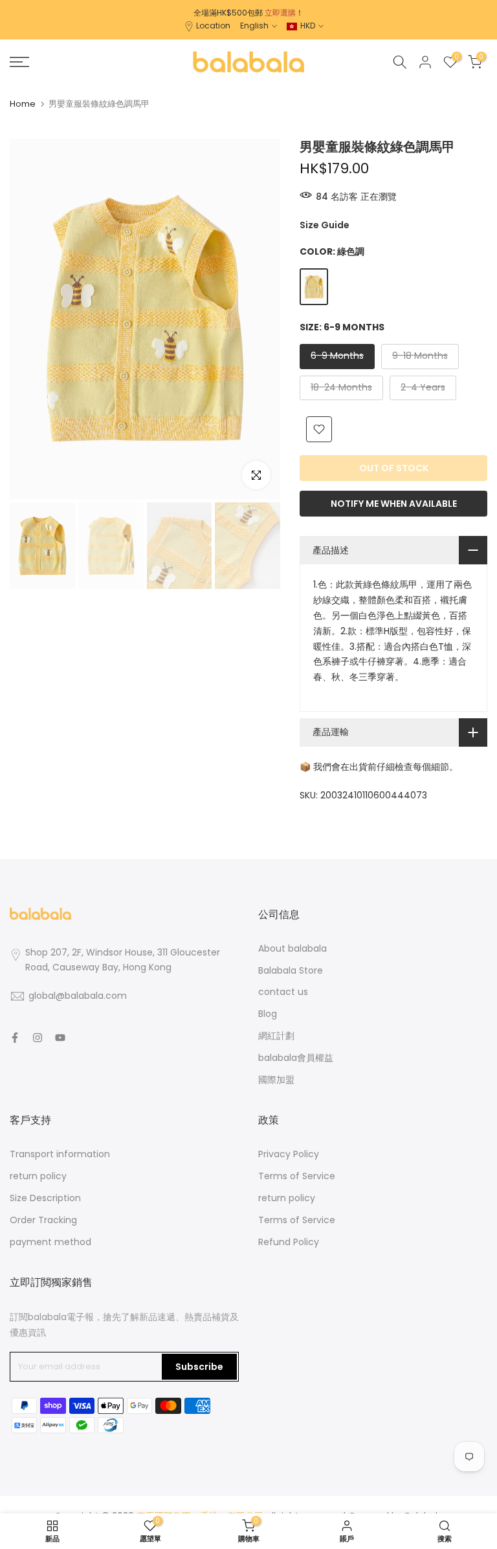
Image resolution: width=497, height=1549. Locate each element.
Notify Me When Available (394, 503)
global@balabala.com (77, 995)
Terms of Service (296, 1176)
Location (213, 25)
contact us (283, 991)
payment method (50, 1241)
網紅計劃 (276, 1035)
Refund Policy (288, 1241)
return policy (38, 1176)
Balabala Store (290, 970)
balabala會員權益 (295, 1057)
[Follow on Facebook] (15, 1037)
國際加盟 (276, 1079)
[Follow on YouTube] (60, 1037)
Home (23, 104)
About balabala (292, 948)
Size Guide (324, 225)
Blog (267, 1013)
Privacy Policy (288, 1154)
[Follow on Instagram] (37, 1037)
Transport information (60, 1154)
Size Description (45, 1197)
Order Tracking (43, 1219)
